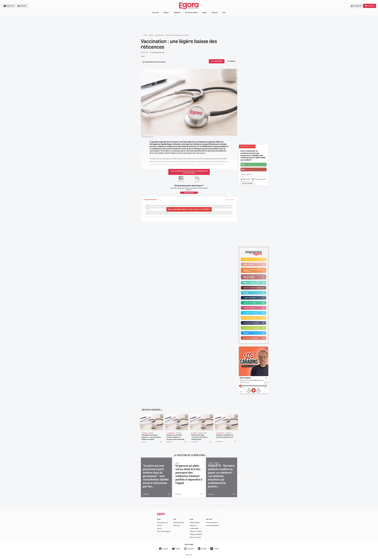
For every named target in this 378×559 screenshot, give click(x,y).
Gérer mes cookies (195, 537)
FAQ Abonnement (178, 522)
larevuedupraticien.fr (212, 525)
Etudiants (177, 12)
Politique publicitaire (196, 534)
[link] (247, 146)
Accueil (145, 35)
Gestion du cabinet (191, 12)
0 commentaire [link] (150, 200)
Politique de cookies (196, 531)
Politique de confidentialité (194, 526)
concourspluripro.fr (212, 522)
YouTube (216, 549)
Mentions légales (195, 522)
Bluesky (178, 549)
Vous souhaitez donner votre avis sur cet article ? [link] (189, 209)
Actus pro (155, 12)
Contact (159, 525)
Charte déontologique (163, 531)
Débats (204, 12)
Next (241, 477)
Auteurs (159, 528)
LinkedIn (204, 549)
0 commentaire (217, 61)
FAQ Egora (176, 525)
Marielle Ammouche (158, 52)
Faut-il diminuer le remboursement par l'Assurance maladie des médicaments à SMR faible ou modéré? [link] (253, 155)
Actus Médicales (159, 35)
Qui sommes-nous (162, 522)
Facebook (165, 549)
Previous (137, 479)
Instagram (190, 549)
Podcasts (215, 12)
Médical (166, 12)
